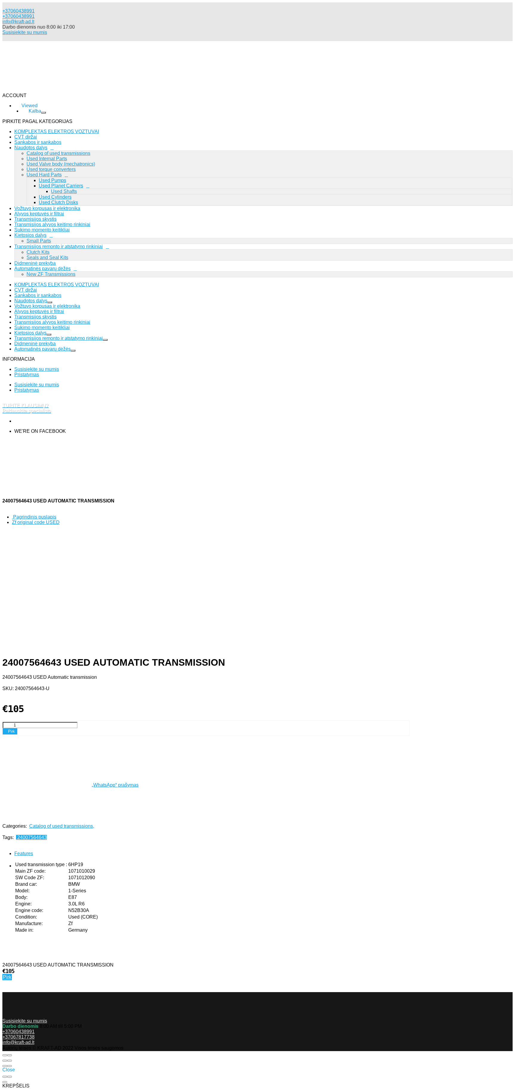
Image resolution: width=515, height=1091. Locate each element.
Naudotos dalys (30, 300)
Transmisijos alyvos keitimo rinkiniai (52, 224)
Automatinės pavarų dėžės (42, 268)
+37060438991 (18, 16)
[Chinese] (33, 135)
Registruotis (74, 172)
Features (23, 853)
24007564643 (31, 837)
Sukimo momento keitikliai (42, 229)
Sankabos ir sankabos (37, 295)
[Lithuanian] (31, 124)
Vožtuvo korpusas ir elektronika (47, 208)
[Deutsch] (33, 140)
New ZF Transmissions (51, 274)
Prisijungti (44, 172)
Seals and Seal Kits (47, 257)
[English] (33, 146)
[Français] (30, 151)
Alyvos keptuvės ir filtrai (39, 213)
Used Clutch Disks (58, 202)
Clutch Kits (38, 252)
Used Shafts (64, 191)
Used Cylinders (55, 197)
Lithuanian (25, 157)
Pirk (7, 977)
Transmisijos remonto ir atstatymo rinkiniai (58, 246)
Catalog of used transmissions (61, 826)
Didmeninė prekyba (35, 263)
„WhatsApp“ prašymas (115, 784)
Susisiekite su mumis (24, 32)
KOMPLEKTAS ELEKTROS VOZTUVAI (56, 284)
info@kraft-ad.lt (18, 21)
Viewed (42, 164)
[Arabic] (33, 130)
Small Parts (39, 240)
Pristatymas (26, 374)
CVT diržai (25, 289)
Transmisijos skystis (35, 219)
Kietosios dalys (30, 235)
